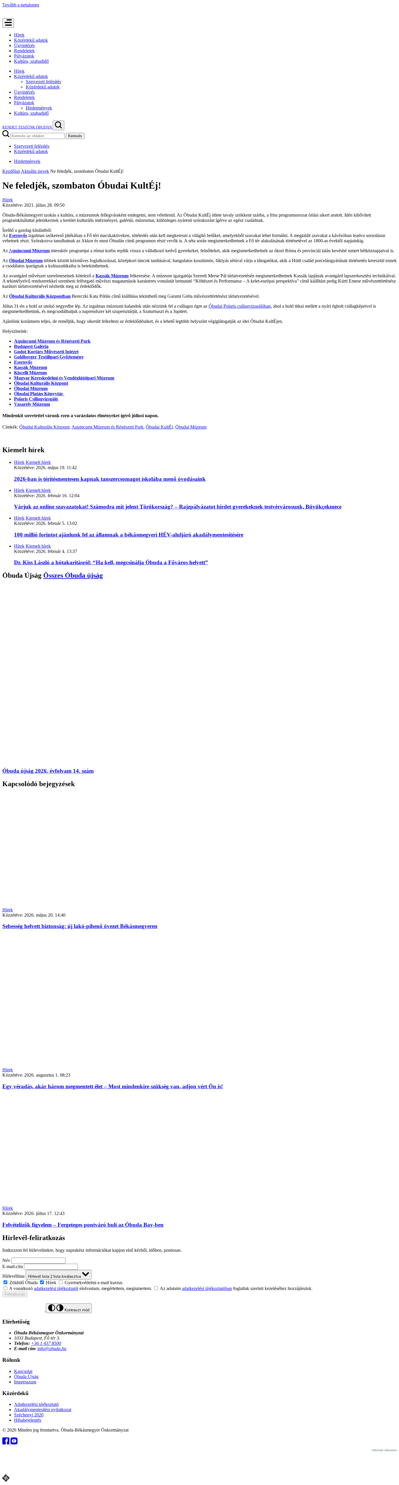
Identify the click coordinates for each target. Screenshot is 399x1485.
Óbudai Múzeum (26, 260)
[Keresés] (58, 125)
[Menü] (8, 23)
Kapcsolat (23, 1371)
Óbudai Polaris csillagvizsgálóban (240, 306)
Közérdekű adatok (31, 40)
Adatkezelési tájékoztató (36, 1404)
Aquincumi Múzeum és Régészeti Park (107, 426)
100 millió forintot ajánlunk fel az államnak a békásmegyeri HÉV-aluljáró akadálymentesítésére (128, 535)
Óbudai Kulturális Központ (41, 383)
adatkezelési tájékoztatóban (207, 1288)
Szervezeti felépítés (43, 81)
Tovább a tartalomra (20, 4)
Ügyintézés (24, 45)
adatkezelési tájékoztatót (56, 1288)
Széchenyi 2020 (29, 1414)
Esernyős (18, 235)
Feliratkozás (15, 1294)
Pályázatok (24, 55)
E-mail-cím (12, 1266)
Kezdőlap (11, 171)
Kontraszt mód (76, 1310)
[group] (199, 1282)
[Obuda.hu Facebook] (6, 1442)
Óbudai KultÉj (159, 426)
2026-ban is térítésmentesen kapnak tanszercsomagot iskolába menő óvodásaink (110, 479)
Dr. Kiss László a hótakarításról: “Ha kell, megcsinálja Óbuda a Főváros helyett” (111, 562)
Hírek (19, 34)
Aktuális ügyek (35, 171)
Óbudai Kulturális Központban (40, 296)
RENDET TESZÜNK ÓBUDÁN (27, 127)
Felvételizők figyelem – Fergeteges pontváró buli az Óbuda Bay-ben (83, 1225)
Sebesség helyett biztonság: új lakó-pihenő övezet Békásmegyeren (79, 926)
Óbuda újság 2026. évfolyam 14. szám (48, 771)
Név (6, 1260)
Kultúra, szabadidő (31, 61)
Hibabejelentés (27, 1420)
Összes (73, 575)
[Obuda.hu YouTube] (14, 1442)
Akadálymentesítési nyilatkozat (42, 1409)
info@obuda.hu (51, 1348)
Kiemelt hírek (38, 462)
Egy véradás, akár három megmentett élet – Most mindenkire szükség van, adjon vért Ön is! (112, 1086)
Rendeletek (24, 50)
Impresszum (25, 1381)
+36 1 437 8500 (46, 1343)
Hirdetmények (39, 107)
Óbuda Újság (26, 1376)
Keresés (75, 136)
